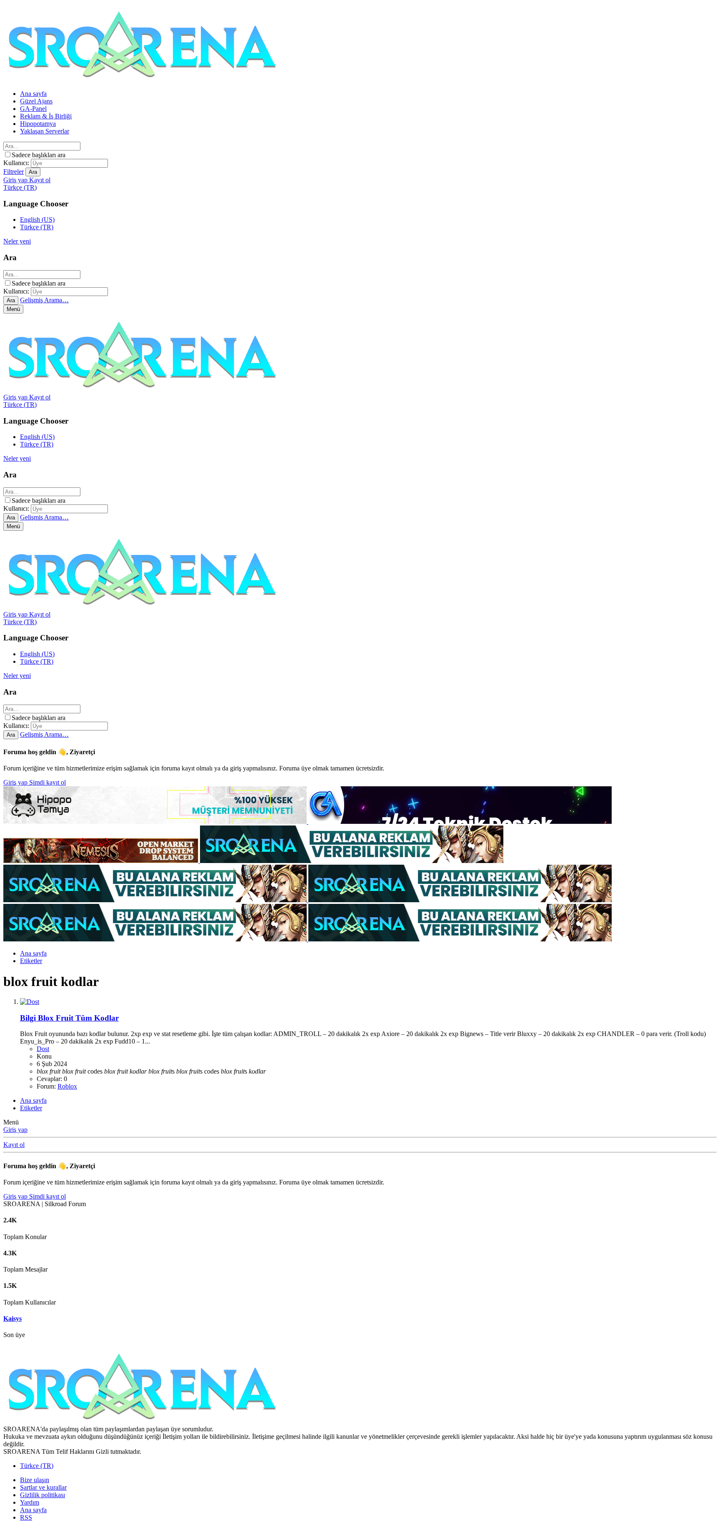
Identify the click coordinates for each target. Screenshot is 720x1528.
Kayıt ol (14, 1144)
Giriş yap (16, 782)
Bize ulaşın (34, 1479)
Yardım (29, 1502)
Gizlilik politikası (42, 1494)
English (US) (37, 219)
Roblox (67, 1086)
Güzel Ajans (36, 101)
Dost (43, 1048)
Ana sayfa (33, 93)
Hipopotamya (38, 123)
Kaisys (12, 1318)
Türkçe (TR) (36, 227)
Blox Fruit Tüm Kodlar (69, 1018)
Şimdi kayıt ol (47, 782)
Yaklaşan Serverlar (44, 131)
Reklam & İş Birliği (46, 116)
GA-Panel (33, 108)
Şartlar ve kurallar (43, 1487)
